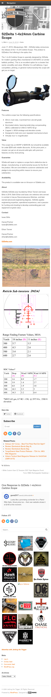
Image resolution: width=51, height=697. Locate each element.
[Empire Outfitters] (9, 643)
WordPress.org (9, 667)
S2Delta (7, 465)
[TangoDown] (25, 628)
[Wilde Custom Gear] (25, 565)
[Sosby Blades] (9, 549)
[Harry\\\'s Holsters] (25, 643)
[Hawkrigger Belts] (9, 581)
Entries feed (8, 661)
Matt (5, 42)
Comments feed (9, 664)
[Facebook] (15, 433)
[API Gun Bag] (25, 549)
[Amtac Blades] (41, 612)
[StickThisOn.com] (25, 612)
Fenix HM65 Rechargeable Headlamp (36, 473)
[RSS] (6, 433)
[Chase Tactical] (41, 628)
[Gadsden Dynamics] (41, 549)
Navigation (11, 3)
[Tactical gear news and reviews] (15, 26)
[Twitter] (10, 433)
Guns (22, 42)
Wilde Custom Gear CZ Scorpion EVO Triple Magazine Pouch (23, 470)
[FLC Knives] (9, 628)
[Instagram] (19, 433)
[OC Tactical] (41, 596)
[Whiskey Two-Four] (9, 596)
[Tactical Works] (9, 565)
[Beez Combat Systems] (41, 581)
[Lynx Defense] (23, 584)
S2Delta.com (7, 241)
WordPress (14, 692)
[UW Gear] (25, 581)
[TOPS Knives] (41, 565)
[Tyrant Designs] (9, 612)
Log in (6, 659)
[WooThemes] (32, 692)
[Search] (46, 529)
